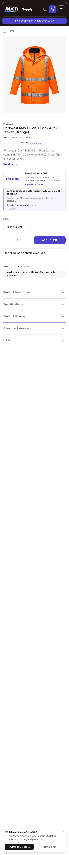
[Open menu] (61, 9)
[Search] (45, 9)
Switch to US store (19, 846)
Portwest (8, 124)
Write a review (33, 143)
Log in (33, 205)
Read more (10, 164)
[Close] (63, 831)
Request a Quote (34, 184)
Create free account (18, 205)
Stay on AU (49, 846)
